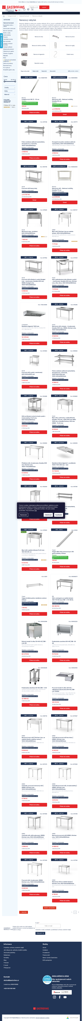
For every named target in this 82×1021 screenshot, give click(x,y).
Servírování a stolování (9, 28)
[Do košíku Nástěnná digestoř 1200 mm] (34, 343)
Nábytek (5, 55)
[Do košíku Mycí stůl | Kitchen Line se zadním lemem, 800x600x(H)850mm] (64, 250)
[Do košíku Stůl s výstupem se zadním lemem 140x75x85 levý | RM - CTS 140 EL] (64, 612)
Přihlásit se (40, 933)
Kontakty (6, 957)
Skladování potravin (8, 49)
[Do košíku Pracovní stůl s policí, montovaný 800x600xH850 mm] (34, 387)
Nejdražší (44, 71)
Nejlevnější (35, 71)
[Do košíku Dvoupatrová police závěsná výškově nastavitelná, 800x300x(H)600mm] (64, 159)
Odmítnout (48, 515)
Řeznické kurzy (7, 65)
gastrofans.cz (54, 997)
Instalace (45, 950)
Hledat (44, 7)
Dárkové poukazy (8, 63)
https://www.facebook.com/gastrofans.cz (59, 997)
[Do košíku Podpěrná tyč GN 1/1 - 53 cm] (34, 112)
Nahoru (24, 912)
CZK (19, 10)
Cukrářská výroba (8, 39)
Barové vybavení (7, 30)
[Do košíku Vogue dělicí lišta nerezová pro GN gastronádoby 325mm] (64, 566)
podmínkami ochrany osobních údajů (61, 929)
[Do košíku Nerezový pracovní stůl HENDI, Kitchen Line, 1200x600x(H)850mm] (64, 853)
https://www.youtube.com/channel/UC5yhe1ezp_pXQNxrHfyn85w (65, 997)
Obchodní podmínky (9, 952)
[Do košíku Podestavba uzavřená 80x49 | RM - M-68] (64, 660)
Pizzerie (5, 37)
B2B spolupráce (47, 960)
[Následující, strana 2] (75, 912)
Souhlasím (58, 515)
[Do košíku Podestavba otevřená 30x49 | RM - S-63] (34, 705)
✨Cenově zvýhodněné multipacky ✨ (9, 60)
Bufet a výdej (6, 32)
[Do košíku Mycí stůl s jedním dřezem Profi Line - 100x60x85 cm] (34, 569)
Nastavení (23, 515)
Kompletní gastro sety (9, 69)
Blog (5, 960)
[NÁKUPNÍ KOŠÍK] (32, 9)
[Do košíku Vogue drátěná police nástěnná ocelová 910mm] (34, 614)
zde (36, 510)
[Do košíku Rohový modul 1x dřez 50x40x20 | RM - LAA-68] (34, 660)
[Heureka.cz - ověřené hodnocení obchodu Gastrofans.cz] (47, 979)
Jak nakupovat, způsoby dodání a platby (15, 950)
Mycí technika (7, 41)
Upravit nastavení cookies (42, 1017)
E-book (6, 965)
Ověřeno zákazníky (57, 987)
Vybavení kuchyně (8, 23)
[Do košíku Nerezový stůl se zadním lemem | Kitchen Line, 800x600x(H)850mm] (64, 900)
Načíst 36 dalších (49, 908)
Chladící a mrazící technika (7, 44)
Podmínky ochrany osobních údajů (14, 947)
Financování (46, 955)
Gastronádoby (7, 35)
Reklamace (7, 955)
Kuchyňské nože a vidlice (8, 25)
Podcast (6, 962)
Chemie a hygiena (8, 53)
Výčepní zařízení (7, 47)
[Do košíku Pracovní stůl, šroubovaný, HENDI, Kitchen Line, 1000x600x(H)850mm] (34, 894)
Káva (4, 57)
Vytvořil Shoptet (74, 1017)
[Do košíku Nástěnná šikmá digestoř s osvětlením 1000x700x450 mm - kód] (64, 477)
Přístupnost (7, 967)
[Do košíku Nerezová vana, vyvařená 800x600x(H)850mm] (34, 246)
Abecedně (52, 71)
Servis (44, 947)
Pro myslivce (6, 67)
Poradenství (46, 952)
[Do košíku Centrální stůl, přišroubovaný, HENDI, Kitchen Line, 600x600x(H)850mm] (34, 853)
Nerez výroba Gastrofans (50, 957)
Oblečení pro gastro (8, 51)
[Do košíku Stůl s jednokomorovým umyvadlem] (34, 519)
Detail (65, 114)
